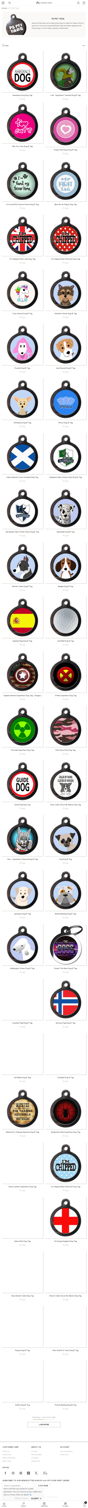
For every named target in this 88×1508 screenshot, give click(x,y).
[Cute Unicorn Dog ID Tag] (22, 290)
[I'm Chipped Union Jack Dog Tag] (22, 235)
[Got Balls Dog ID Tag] (22, 1054)
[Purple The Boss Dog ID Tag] (65, 944)
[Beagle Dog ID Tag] (65, 562)
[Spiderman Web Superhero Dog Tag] (65, 1108)
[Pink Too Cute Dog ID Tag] (22, 122)
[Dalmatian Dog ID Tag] (65, 508)
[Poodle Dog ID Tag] (22, 344)
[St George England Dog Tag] (65, 1217)
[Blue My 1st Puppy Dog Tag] (65, 180)
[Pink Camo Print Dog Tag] (65, 726)
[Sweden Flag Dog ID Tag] (22, 999)
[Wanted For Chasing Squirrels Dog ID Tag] (22, 1108)
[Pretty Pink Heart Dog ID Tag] (65, 126)
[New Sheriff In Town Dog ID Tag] (65, 1326)
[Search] (9, 2)
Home (4, 8)
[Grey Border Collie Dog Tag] (22, 1272)
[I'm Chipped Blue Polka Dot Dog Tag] (65, 1163)
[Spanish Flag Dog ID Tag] (22, 617)
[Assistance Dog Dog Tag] (22, 71)
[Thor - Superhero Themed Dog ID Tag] (22, 835)
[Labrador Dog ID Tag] (22, 890)
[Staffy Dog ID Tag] (22, 1381)
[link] (16, 24)
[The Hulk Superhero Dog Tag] (22, 726)
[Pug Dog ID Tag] (65, 835)
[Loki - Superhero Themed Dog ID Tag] (65, 71)
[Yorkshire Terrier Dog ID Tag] (65, 290)
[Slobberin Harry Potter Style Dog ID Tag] (65, 453)
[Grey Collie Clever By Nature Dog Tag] (65, 781)
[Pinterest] (21, 1473)
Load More (44, 1425)
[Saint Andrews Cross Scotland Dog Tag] (22, 453)
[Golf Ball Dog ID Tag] (65, 617)
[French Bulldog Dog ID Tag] (65, 1381)
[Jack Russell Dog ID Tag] (65, 344)
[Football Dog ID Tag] (65, 1054)
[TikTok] (28, 1473)
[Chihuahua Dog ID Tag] (22, 399)
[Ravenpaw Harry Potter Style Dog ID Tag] (22, 508)
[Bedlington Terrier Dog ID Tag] (22, 944)
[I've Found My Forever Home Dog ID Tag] (22, 180)
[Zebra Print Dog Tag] (22, 1217)
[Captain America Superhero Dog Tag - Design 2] (22, 672)
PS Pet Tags (14, 8)
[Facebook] (5, 1473)
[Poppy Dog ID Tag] (22, 1326)
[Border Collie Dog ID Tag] (22, 562)
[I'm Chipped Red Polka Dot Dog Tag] (65, 235)
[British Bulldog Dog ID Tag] (65, 890)
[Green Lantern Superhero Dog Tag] (22, 1163)
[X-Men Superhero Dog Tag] (65, 672)
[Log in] (78, 3)
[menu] (3, 2)
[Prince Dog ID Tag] (65, 399)
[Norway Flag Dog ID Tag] (65, 999)
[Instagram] (13, 1473)
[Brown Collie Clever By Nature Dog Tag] (65, 1272)
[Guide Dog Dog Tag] (22, 781)
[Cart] (84, 3)
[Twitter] (36, 1473)
